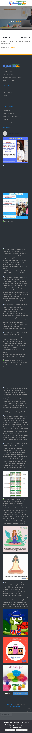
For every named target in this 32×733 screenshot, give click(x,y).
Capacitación (6, 110)
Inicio (4, 89)
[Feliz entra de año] (15, 233)
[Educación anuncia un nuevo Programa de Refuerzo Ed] (15, 595)
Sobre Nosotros (7, 92)
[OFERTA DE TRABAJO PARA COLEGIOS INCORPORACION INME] (15, 206)
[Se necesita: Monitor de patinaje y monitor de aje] (15, 372)
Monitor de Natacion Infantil (11, 116)
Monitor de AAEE (8, 113)
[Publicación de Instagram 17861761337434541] (15, 567)
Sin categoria (6, 123)
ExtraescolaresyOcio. (11, 704)
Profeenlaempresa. (16, 706)
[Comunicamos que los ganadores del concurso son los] (15, 650)
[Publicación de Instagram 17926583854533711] (15, 539)
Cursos (5, 95)
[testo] (15, 178)
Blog (4, 98)
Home (12, 21)
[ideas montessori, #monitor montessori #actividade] (15, 678)
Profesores (6, 120)
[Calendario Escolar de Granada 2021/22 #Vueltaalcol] (15, 484)
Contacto (5, 102)
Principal (13, 47)
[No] (30, 726)
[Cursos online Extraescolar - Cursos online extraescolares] (17, 3)
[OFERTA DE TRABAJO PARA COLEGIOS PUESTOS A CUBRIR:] (15, 261)
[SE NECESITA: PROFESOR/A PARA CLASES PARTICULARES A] (15, 150)
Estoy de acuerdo (9, 730)
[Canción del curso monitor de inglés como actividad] (15, 622)
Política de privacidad (21, 730)
